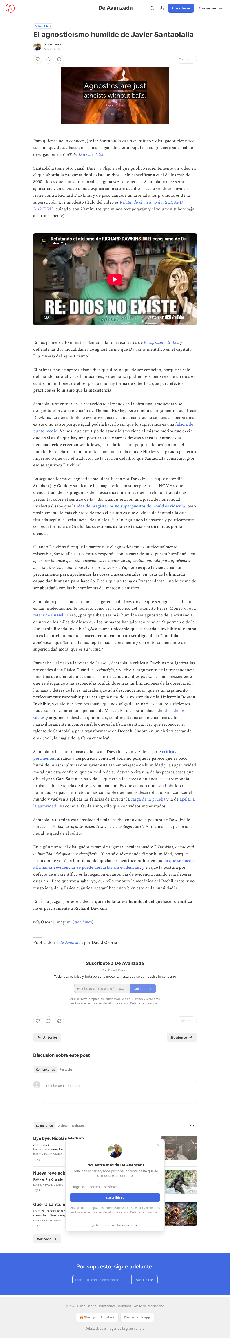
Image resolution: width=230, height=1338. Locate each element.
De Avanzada (71, 942)
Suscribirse (181, 8)
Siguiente (178, 1037)
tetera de (42, 615)
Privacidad (107, 1306)
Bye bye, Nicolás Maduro (58, 1138)
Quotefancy (81, 922)
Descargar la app (137, 1317)
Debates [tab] (78, 1126)
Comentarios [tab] (45, 1070)
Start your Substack (99, 1317)
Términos (124, 1306)
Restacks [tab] (65, 1070)
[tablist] (54, 1069)
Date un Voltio (91, 154)
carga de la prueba (148, 799)
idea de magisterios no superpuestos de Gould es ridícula (131, 506)
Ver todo (44, 1239)
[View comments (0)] (48, 59)
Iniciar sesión (210, 8)
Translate (43, 26)
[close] (158, 1145)
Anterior (50, 1037)
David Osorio (53, 44)
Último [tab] (63, 1126)
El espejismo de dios (161, 342)
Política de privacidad (144, 1212)
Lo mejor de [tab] (44, 1126)
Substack (92, 1328)
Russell (58, 615)
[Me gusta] (37, 59)
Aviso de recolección (149, 1306)
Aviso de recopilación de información (99, 1212)
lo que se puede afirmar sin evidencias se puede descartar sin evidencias (113, 864)
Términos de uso (115, 1208)
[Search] (151, 8)
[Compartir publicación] (161, 8)
